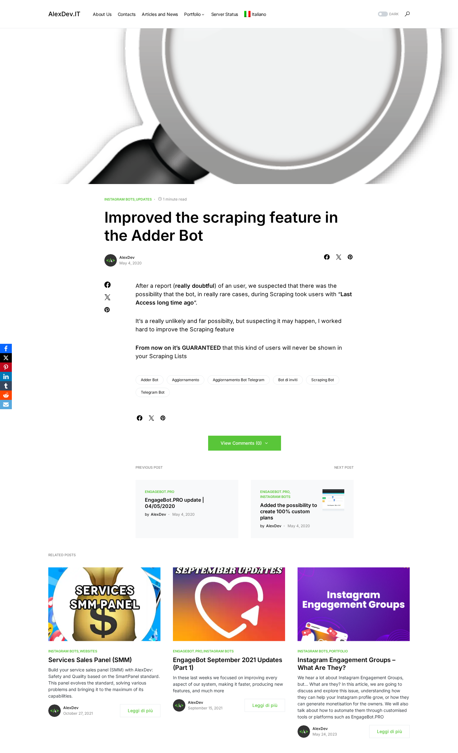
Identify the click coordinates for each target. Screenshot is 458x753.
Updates (144, 199)
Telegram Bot (153, 392)
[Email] (6, 404)
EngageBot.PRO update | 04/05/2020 (174, 503)
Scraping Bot (322, 379)
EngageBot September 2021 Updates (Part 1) (227, 663)
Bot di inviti (288, 379)
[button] (387, 14)
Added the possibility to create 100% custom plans (288, 511)
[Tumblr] (6, 386)
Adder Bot (149, 379)
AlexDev (127, 257)
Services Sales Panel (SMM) (90, 660)
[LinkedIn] (6, 376)
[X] (6, 357)
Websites (88, 651)
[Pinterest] (6, 367)
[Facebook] (6, 348)
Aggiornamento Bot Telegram (239, 379)
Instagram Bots (119, 199)
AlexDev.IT (64, 14)
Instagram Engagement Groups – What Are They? (346, 663)
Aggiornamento (185, 379)
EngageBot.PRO (159, 492)
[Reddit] (6, 395)
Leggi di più (140, 710)
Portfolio (338, 651)
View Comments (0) (241, 443)
